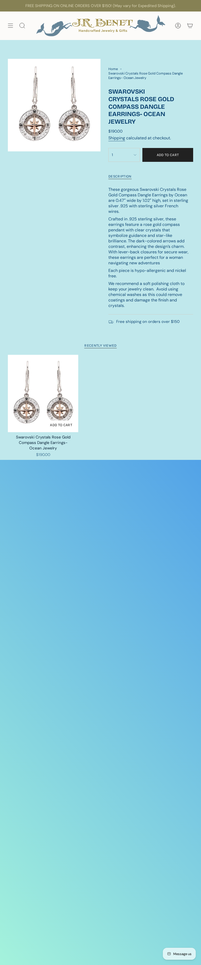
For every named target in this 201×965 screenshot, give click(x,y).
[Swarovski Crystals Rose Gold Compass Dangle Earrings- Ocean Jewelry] (43, 393)
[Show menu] (10, 26)
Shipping (116, 138)
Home (113, 69)
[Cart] (190, 26)
